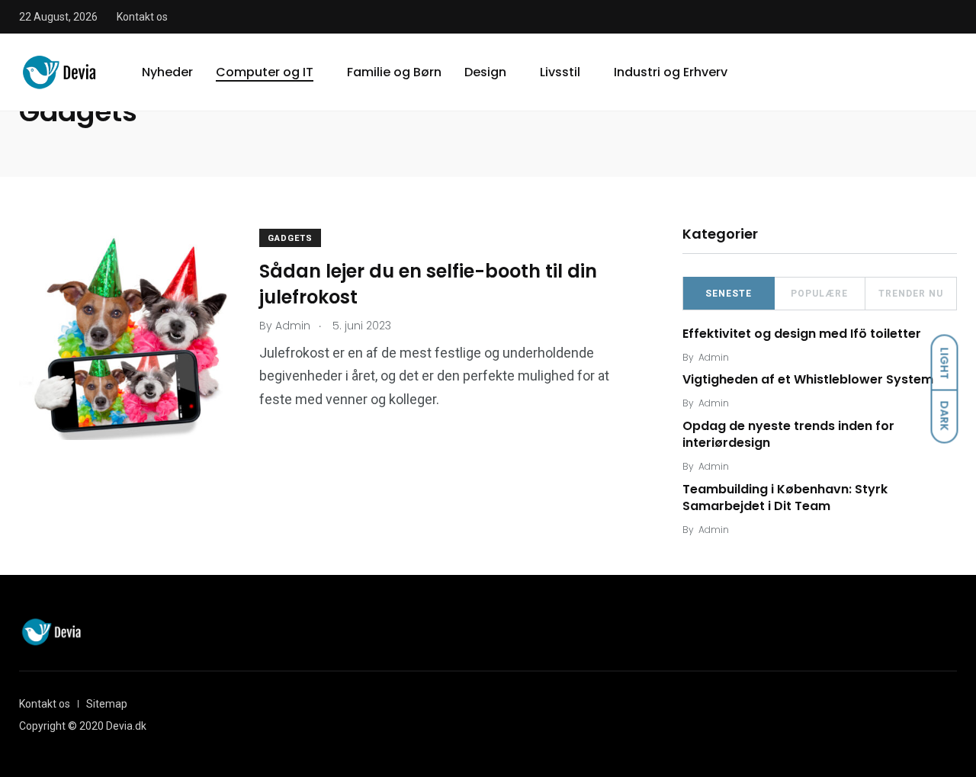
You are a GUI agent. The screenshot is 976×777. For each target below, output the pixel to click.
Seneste (728, 293)
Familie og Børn (394, 72)
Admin (713, 357)
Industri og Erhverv (670, 72)
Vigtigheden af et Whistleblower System (807, 380)
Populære (819, 293)
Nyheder (167, 72)
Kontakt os (142, 17)
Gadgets (290, 238)
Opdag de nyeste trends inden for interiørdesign (788, 434)
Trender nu (910, 293)
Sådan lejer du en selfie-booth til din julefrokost (428, 284)
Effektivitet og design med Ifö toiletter (801, 333)
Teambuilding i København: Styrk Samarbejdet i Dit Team (785, 497)
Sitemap (106, 704)
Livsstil (560, 72)
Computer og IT (264, 72)
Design (485, 72)
